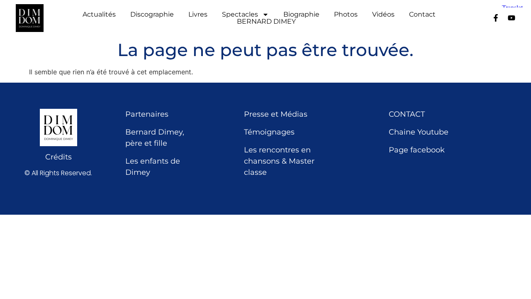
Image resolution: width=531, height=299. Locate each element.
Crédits (58, 157)
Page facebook (417, 149)
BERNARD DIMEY (266, 21)
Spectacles (240, 14)
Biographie (301, 14)
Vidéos (383, 14)
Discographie (152, 14)
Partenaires (146, 114)
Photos (346, 14)
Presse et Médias (275, 114)
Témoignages (269, 132)
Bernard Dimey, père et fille (154, 137)
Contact (422, 14)
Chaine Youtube (418, 132)
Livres (197, 14)
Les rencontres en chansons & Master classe (279, 161)
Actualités (99, 14)
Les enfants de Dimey (152, 167)
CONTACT (407, 114)
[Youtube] (511, 18)
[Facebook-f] (495, 18)
